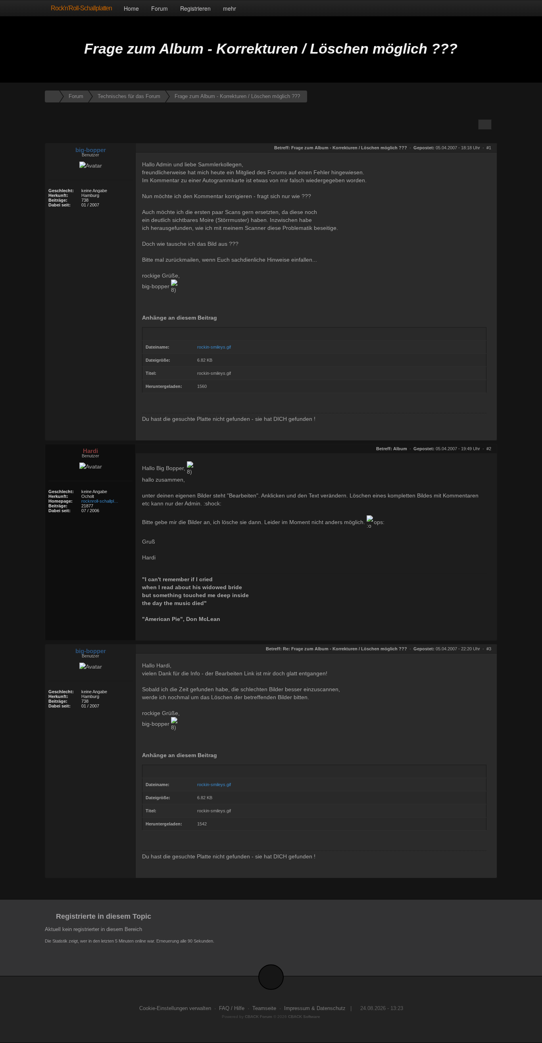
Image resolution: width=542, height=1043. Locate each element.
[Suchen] (472, 8)
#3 (488, 648)
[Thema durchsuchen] (485, 124)
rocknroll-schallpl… (99, 501)
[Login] (489, 8)
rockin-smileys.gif (214, 347)
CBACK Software (304, 1016)
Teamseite (264, 1008)
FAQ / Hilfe (231, 1008)
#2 (488, 448)
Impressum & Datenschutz (315, 1008)
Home (131, 8)
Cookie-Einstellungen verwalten (175, 1008)
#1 (488, 147)
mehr (230, 8)
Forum (159, 8)
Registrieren (195, 8)
